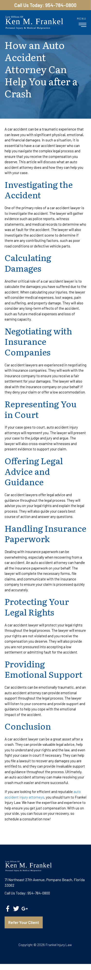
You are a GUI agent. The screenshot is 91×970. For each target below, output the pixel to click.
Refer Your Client (23, 922)
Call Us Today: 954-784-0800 (45, 5)
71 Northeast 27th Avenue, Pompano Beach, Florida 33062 (45, 882)
